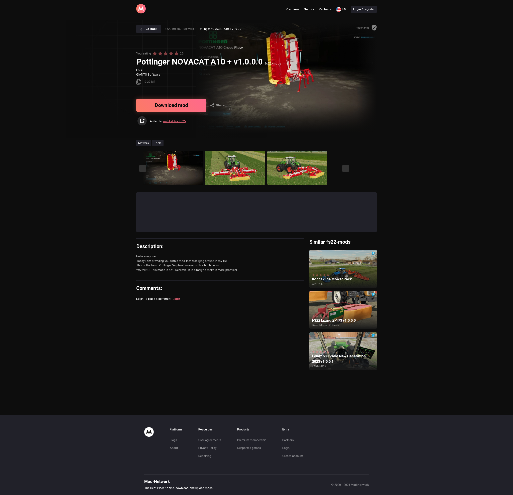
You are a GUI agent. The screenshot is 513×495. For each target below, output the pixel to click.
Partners (325, 9)
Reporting (204, 456)
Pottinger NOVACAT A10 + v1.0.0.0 (219, 28)
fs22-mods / (173, 28)
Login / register (364, 9)
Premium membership (251, 440)
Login (176, 299)
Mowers (143, 143)
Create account (292, 456)
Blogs (173, 440)
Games (309, 9)
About (174, 448)
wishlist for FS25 (174, 121)
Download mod (171, 105)
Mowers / (190, 28)
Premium (292, 9)
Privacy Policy (207, 448)
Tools (158, 143)
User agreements (209, 440)
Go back (151, 29)
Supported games (249, 448)
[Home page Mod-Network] (141, 12)
